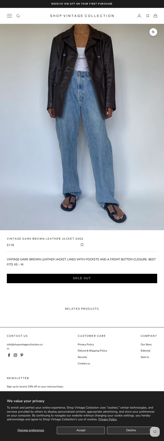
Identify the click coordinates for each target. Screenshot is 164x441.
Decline (131, 430)
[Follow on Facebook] (9, 355)
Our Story (146, 344)
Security (82, 357)
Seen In (145, 357)
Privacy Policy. (107, 419)
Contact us (84, 363)
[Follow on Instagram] (15, 355)
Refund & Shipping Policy (92, 350)
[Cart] (155, 16)
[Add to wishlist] (82, 244)
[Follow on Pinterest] (22, 355)
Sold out (82, 278)
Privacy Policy (86, 344)
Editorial (145, 350)
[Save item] (147, 16)
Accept (80, 430)
